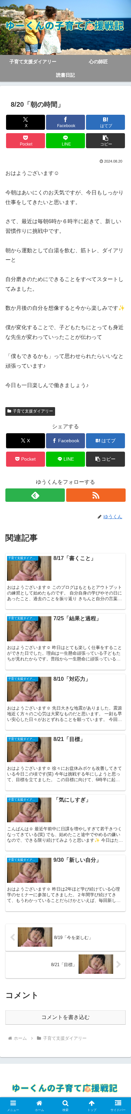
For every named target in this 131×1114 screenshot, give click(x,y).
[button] (105, 140)
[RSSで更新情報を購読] (96, 495)
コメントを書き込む (65, 1017)
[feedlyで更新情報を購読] (35, 495)
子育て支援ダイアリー (33, 411)
